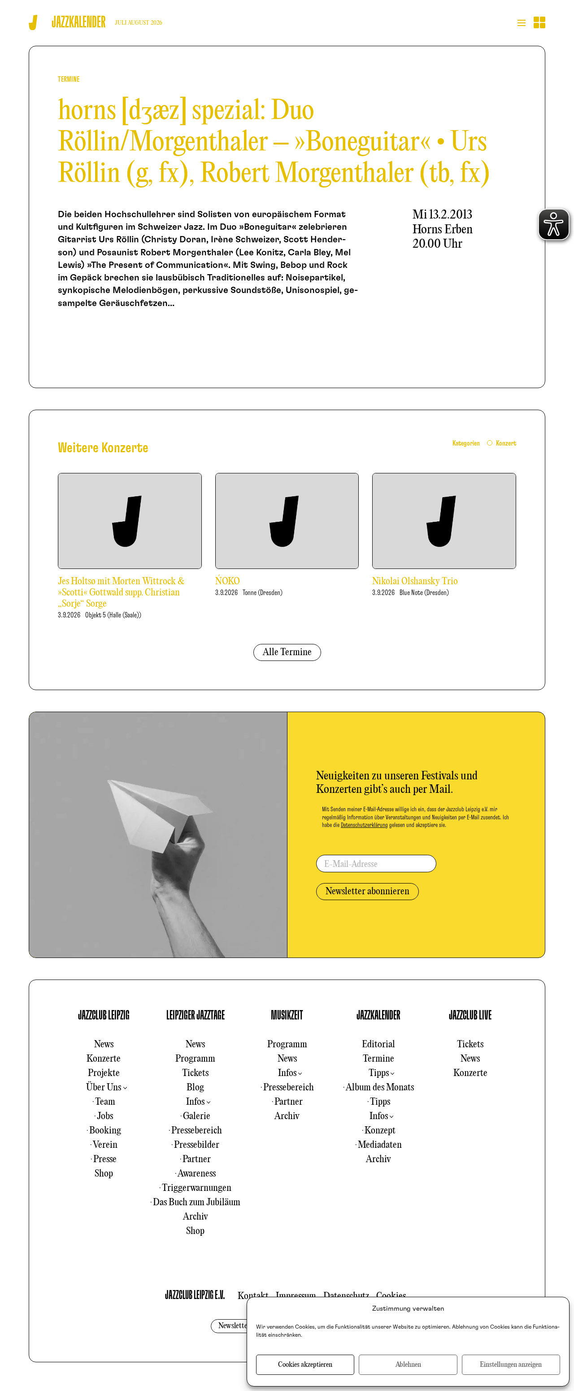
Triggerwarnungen (196, 1188)
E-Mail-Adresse (351, 864)
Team (105, 1102)
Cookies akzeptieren (305, 1365)
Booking (105, 1130)
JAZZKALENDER (378, 1015)
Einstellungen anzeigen (511, 1365)
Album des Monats (380, 1087)
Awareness (197, 1173)
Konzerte (104, 1059)
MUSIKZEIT (287, 1015)
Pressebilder (196, 1145)
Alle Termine (287, 652)
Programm (195, 1059)
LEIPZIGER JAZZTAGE (195, 1015)
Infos (195, 1102)
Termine (378, 1059)
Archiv (195, 1217)
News (103, 1044)
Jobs (105, 1116)
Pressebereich (196, 1130)
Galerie (196, 1116)
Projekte (104, 1073)
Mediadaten (380, 1145)
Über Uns (103, 1087)
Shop (104, 1173)
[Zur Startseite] (33, 23)
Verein (105, 1145)
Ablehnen (408, 1365)
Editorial (378, 1044)
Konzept (380, 1130)
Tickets (195, 1073)
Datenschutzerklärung (364, 825)
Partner (197, 1159)
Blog (195, 1087)
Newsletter (234, 1326)
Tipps (379, 1073)
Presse (105, 1159)
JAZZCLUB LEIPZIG (104, 1015)
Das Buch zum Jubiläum (196, 1202)
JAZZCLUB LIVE (470, 1015)
